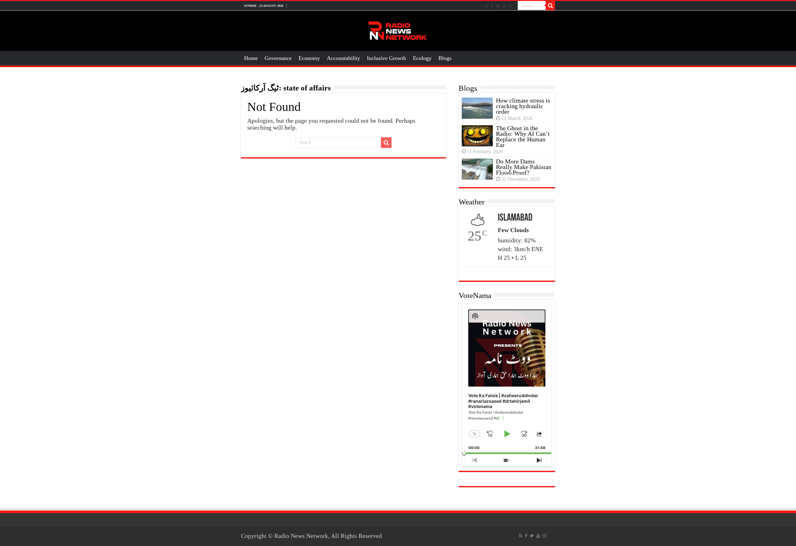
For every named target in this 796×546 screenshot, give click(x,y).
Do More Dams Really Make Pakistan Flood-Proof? (523, 167)
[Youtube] (504, 6)
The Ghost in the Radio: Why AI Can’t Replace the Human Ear (523, 136)
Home (251, 58)
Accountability (343, 58)
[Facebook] (492, 6)
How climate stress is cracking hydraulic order (523, 106)
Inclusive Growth (386, 58)
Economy (309, 58)
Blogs (444, 58)
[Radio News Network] (398, 29)
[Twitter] (498, 6)
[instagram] (510, 6)
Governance (278, 58)
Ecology (422, 58)
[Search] (550, 5)
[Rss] (486, 6)
